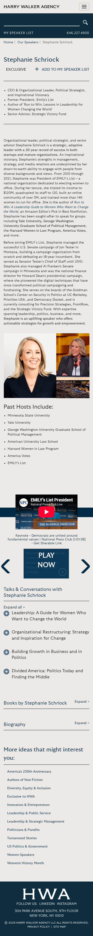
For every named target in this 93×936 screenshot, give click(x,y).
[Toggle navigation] (84, 6)
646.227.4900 (78, 33)
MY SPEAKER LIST (19, 33)
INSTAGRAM (67, 904)
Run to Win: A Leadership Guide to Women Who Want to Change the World (46, 207)
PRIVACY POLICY (38, 926)
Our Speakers (27, 42)
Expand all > (14, 607)
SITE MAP (59, 926)
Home (8, 42)
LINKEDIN (47, 904)
